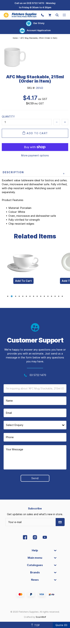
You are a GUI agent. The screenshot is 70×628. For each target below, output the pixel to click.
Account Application (39, 30)
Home (15, 38)
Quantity (8, 116)
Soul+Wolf (41, 617)
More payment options (35, 155)
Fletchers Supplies (20, 15)
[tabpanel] (23, 270)
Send (35, 478)
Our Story (38, 23)
